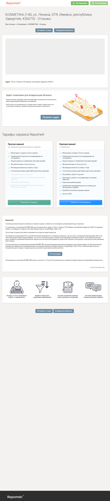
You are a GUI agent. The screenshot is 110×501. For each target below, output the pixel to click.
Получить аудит (51, 117)
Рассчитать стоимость (29, 202)
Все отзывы (10, 24)
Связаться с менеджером (81, 202)
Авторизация (81, 3)
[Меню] (3, 3)
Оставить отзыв (44, 30)
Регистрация (100, 3)
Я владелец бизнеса (64, 30)
